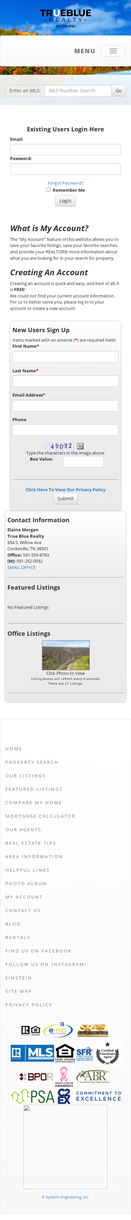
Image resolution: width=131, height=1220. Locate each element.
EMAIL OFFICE (21, 567)
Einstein (18, 978)
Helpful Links (27, 870)
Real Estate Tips (30, 843)
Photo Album (26, 883)
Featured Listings (34, 789)
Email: (17, 139)
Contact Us (23, 910)
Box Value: (41, 459)
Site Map (18, 991)
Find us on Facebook (38, 951)
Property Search (32, 762)
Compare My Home (33, 803)
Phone (19, 419)
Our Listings (25, 776)
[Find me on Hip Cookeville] (65, 1146)
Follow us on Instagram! (46, 964)
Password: (21, 158)
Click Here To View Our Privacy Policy (65, 490)
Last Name (25, 371)
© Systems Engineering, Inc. (65, 1196)
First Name (25, 346)
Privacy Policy (28, 1005)
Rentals (18, 937)
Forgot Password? (66, 183)
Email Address (28, 395)
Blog (13, 924)
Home (14, 749)
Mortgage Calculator (40, 816)
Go (119, 90)
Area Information (34, 856)
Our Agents (23, 829)
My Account (24, 897)
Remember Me (68, 190)
